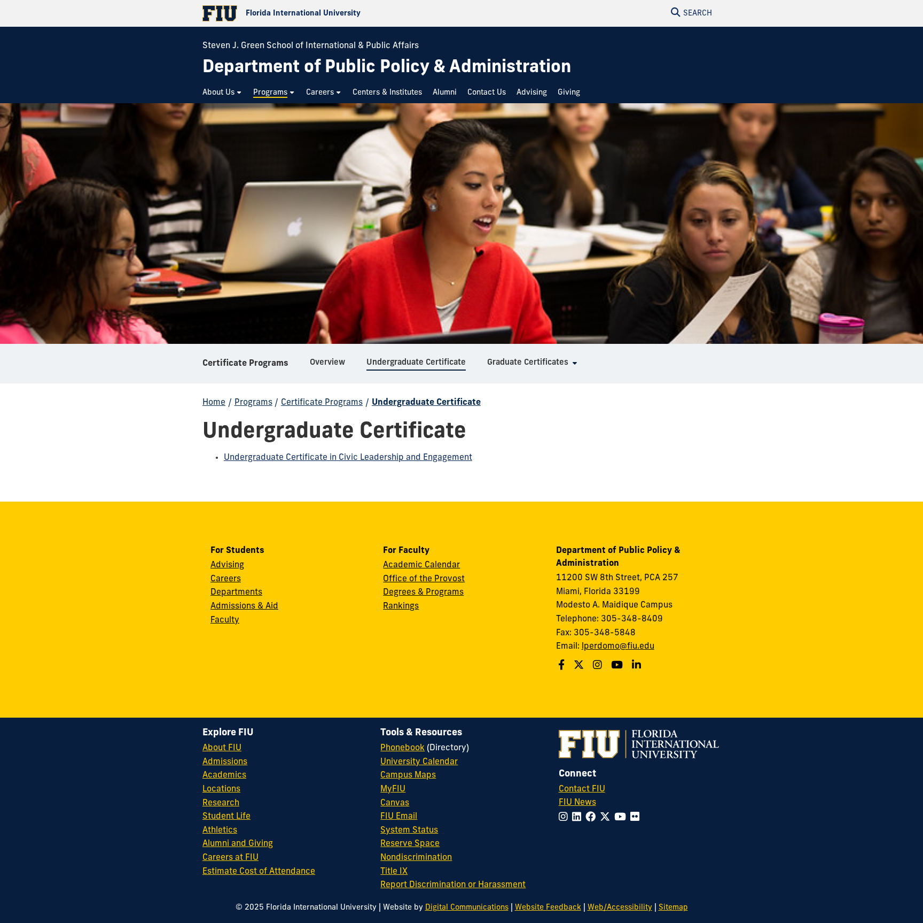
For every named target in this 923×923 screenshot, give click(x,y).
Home (213, 402)
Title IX (394, 871)
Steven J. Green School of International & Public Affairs (310, 46)
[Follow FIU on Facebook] (592, 818)
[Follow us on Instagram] (599, 666)
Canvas (394, 803)
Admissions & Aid (244, 606)
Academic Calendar (421, 565)
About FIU (221, 748)
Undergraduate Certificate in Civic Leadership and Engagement (348, 457)
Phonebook (402, 748)
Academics (224, 775)
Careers (225, 579)
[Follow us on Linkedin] (638, 666)
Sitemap (673, 908)
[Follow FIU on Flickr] (637, 818)
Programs (253, 402)
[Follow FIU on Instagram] (565, 818)
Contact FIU (582, 789)
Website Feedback (548, 908)
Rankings (401, 606)
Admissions (224, 762)
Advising (227, 565)
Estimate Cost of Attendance (258, 871)
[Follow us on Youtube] (618, 666)
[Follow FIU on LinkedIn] (578, 818)
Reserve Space (410, 844)
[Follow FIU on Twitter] (607, 818)
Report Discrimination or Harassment (453, 885)
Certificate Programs (245, 363)
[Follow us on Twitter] (580, 666)
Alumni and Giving (237, 844)
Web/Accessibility (620, 908)
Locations (221, 789)
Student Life (226, 816)
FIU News (577, 802)
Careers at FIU (230, 857)
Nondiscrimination (416, 857)
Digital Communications (467, 908)
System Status (409, 830)
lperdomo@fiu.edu (618, 646)
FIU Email (398, 816)
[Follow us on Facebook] (562, 666)
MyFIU (392, 789)
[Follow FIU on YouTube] (622, 818)
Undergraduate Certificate (426, 402)
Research (220, 803)
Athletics (219, 830)
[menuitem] (222, 92)
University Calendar (419, 762)
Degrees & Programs (423, 592)
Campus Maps (408, 775)
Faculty (224, 620)
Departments (236, 592)
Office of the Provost (424, 579)
